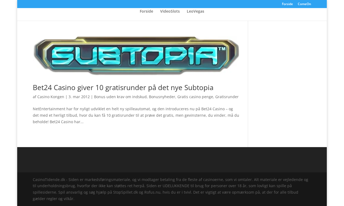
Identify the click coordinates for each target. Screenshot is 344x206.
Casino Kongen (50, 96)
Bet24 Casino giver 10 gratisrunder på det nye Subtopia (123, 87)
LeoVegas (195, 11)
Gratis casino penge (195, 96)
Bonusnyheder (162, 96)
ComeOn (304, 4)
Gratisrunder (227, 96)
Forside (287, 4)
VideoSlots (170, 11)
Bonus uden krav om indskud (120, 96)
